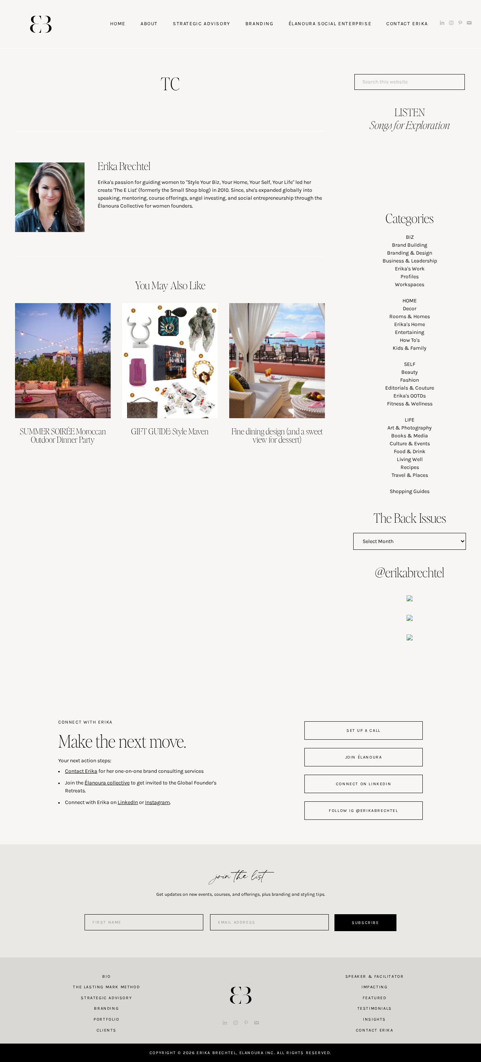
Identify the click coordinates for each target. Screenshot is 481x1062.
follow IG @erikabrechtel (363, 810)
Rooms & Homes (409, 316)
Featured (375, 997)
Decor (409, 308)
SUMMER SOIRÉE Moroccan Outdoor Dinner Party (63, 435)
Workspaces (409, 284)
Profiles (410, 276)
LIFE (409, 420)
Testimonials (374, 1008)
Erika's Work (410, 269)
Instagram (157, 802)
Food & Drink (409, 451)
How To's (410, 340)
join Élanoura (363, 757)
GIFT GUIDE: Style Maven (170, 431)
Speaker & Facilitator (374, 976)
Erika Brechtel (40, 24)
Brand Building (409, 245)
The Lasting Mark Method (106, 987)
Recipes (410, 467)
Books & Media (409, 435)
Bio (106, 976)
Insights (374, 1019)
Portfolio (106, 1019)
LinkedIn (128, 802)
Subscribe (365, 922)
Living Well (410, 459)
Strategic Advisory (106, 997)
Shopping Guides (410, 491)
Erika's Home (409, 324)
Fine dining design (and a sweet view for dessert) (277, 435)
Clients (106, 1030)
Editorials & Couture (409, 388)
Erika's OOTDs (409, 396)
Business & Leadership (410, 261)
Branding (106, 1008)
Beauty (409, 372)
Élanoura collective (107, 783)
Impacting (374, 987)
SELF (409, 364)
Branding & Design (409, 253)
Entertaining (409, 332)
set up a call (363, 730)
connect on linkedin (363, 783)
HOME (409, 300)
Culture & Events (410, 443)
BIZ (410, 237)
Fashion (409, 380)
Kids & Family (410, 348)
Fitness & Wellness (410, 404)
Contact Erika (81, 771)
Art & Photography (409, 428)
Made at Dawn (240, 983)
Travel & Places (410, 475)
